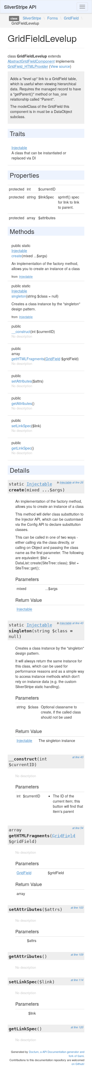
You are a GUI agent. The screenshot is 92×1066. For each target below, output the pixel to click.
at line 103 (77, 907)
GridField (71, 18)
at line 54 (77, 828)
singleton (19, 296)
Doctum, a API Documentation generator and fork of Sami (56, 1054)
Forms (52, 18)
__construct (21, 331)
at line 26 (77, 482)
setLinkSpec (21, 425)
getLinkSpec (21, 448)
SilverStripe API (20, 6)
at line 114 (77, 980)
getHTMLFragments (28, 358)
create (17, 255)
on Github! (78, 1064)
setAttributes (22, 381)
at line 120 (77, 1027)
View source (60, 66)
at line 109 (77, 954)
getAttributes (22, 403)
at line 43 (77, 623)
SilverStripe (32, 18)
